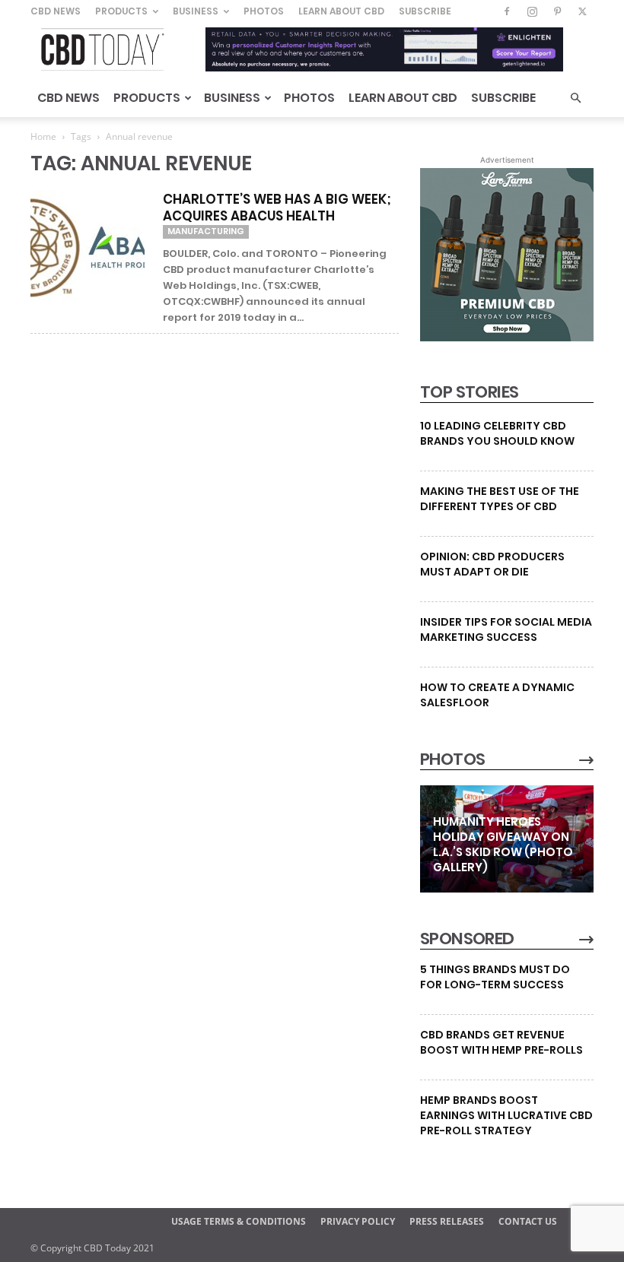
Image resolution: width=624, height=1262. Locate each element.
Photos (264, 11)
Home (43, 136)
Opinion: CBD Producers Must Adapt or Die (492, 564)
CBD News (55, 11)
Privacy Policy (357, 1221)
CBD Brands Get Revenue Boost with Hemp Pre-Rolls (501, 1042)
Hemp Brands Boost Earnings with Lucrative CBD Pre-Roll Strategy (506, 1115)
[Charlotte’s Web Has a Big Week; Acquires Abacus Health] (87, 248)
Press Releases (446, 1221)
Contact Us (527, 1221)
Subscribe (425, 11)
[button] (575, 98)
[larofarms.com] (507, 337)
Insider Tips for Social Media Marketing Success (506, 629)
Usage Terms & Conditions (238, 1221)
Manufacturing (205, 231)
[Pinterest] (557, 11)
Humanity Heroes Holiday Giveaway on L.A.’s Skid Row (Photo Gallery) (503, 844)
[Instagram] (532, 11)
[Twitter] (582, 11)
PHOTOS (452, 759)
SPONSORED (467, 939)
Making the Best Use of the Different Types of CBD (499, 499)
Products (121, 11)
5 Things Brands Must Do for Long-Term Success (495, 977)
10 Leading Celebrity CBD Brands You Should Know (497, 433)
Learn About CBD (341, 11)
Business (195, 11)
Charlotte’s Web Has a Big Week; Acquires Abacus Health (277, 207)
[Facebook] (506, 11)
